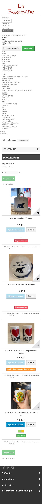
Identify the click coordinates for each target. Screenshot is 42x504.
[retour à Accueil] (4, 140)
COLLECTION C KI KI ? (9, 127)
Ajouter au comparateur (31, 247)
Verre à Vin (5, 105)
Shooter (4, 113)
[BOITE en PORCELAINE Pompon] (21, 267)
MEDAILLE (5, 100)
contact (2, 131)
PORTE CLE (6, 98)
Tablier (4, 73)
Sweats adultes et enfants (10, 65)
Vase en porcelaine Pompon (21, 218)
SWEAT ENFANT (7, 71)
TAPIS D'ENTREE (7, 86)
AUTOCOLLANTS (7, 96)
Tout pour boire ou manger (10, 104)
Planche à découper (8, 119)
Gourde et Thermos (8, 115)
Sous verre (5, 111)
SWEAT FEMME (7, 67)
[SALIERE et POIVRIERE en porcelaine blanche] (21, 333)
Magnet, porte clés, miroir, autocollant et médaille (17, 90)
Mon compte (8, 485)
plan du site (3, 133)
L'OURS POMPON (7, 125)
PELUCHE (5, 129)
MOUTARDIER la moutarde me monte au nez (21, 414)
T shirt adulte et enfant (9, 55)
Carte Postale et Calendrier (10, 123)
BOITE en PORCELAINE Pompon (21, 284)
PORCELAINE (6, 88)
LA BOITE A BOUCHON (9, 84)
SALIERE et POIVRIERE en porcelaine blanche (21, 352)
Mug (3, 107)
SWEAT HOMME (7, 69)
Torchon (4, 75)
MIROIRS (5, 94)
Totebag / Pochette (7, 78)
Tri (2, 172)
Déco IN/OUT (6, 80)
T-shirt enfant (6, 61)
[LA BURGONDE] (21, 9)
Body (3, 63)
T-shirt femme (6, 59)
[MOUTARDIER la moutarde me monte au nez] (21, 395)
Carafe (4, 109)
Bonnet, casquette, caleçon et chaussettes (15, 77)
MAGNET (5, 92)
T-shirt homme (6, 57)
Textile (4, 53)
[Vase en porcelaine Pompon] (21, 201)
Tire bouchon (6, 117)
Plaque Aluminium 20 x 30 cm (11, 82)
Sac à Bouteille (6, 121)
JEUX (3, 102)
